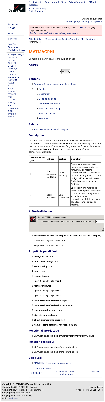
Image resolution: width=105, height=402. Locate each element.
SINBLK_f (11, 102)
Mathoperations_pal (16, 54)
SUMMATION (13, 108)
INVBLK (11, 71)
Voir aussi (44, 118)
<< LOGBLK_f (35, 373)
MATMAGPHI (13, 77)
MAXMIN (11, 83)
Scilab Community (78, 2)
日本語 (77, 21)
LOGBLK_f (12, 74)
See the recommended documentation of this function (54, 33)
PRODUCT (12, 94)
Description (44, 93)
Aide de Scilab (13, 26)
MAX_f (10, 85)
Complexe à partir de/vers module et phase (55, 84)
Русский (98, 21)
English (68, 21)
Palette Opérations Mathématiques (16, 47)
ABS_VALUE (12, 57)
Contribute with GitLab (56, 2)
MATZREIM (12, 80)
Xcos (10, 33)
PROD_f (11, 97)
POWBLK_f (12, 91)
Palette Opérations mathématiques (51, 129)
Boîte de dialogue (47, 98)
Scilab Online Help (37, 8)
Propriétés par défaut (49, 103)
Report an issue (43, 368)
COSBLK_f (12, 63)
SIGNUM (11, 100)
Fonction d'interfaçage (50, 108)
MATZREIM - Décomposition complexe (52, 363)
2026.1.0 (82, 27)
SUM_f (10, 111)
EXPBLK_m (12, 66)
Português (87, 21)
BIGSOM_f (12, 60)
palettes (12, 38)
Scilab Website (36, 2)
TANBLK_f (12, 114)
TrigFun (11, 116)
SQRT (10, 105)
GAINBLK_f (12, 68)
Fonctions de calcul (48, 113)
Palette (42, 89)
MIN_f (10, 88)
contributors (13, 398)
